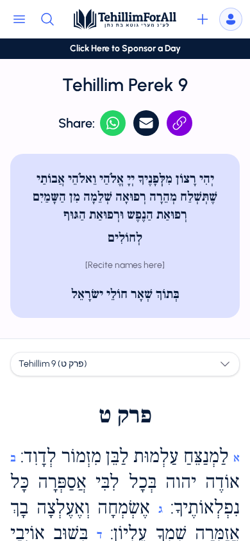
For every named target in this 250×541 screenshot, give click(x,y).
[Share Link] (179, 123)
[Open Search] (47, 19)
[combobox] (125, 364)
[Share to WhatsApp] (113, 123)
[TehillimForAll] (125, 19)
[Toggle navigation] (19, 19)
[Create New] (202, 19)
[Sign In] (230, 19)
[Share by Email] (146, 123)
